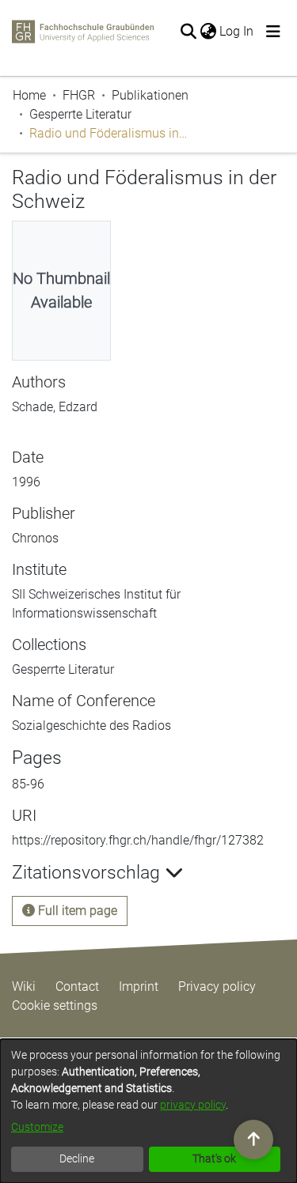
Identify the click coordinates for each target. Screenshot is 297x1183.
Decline (76, 1158)
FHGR (79, 95)
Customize (37, 1127)
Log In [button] (237, 31)
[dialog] (148, 1111)
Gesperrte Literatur (80, 114)
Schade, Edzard (54, 406)
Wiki (24, 986)
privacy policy (193, 1104)
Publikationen (150, 95)
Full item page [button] (76, 910)
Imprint (138, 986)
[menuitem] (208, 31)
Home (29, 95)
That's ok (214, 1158)
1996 (26, 481)
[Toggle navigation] (273, 32)
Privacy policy (217, 986)
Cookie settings (54, 1005)
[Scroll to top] (253, 1139)
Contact (77, 986)
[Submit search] (188, 31)
